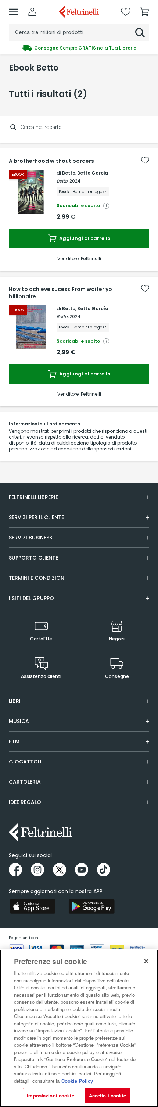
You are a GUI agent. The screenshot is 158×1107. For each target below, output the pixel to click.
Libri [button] (15, 701)
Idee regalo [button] (25, 802)
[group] (79, 48)
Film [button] (14, 741)
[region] (79, 1028)
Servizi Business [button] (30, 537)
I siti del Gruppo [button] (31, 598)
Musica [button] (19, 721)
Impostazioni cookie (50, 1095)
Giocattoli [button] (25, 761)
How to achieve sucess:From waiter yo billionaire (60, 292)
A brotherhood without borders (51, 161)
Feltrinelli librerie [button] (33, 497)
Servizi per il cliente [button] (36, 517)
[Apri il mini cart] (144, 11)
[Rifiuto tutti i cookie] (146, 961)
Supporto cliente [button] (33, 557)
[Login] (32, 12)
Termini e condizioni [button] (37, 578)
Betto (68, 173)
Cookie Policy (77, 1080)
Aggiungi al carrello (84, 238)
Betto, (62, 181)
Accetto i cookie (107, 1095)
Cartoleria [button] (25, 782)
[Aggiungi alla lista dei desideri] (145, 160)
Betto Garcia (92, 173)
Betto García (92, 308)
